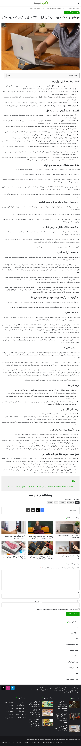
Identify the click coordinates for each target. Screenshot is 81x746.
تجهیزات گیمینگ (73, 633)
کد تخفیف (9, 709)
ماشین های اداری (73, 668)
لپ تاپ (64, 8)
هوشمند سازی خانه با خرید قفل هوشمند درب (69, 557)
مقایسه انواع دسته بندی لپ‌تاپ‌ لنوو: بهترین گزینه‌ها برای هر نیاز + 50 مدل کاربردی (41, 537)
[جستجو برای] (2, 3)
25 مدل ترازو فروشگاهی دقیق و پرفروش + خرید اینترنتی (35, 713)
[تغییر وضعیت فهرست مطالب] (7, 75)
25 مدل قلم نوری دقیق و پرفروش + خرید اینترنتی (14, 558)
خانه (77, 8)
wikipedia (50, 502)
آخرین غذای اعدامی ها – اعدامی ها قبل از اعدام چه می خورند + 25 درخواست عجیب (61, 718)
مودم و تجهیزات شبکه (72, 679)
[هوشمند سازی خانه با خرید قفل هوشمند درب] (68, 547)
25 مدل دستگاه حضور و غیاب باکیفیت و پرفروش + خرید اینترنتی (14, 537)
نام (79, 593)
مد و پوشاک (21, 702)
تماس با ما (56, 742)
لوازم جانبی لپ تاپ (73, 662)
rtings (55, 502)
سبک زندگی (21, 711)
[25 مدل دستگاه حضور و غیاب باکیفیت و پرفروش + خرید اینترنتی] (13, 527)
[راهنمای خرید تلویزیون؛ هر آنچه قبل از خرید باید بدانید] (74, 728)
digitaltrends (62, 502)
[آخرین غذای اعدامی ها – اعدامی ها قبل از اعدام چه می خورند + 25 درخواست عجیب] (74, 716)
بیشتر (63, 692)
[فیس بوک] (42, 510)
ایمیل (78, 601)
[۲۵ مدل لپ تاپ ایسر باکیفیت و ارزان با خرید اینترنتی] (68, 527)
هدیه (10, 715)
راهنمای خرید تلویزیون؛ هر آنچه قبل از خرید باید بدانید (61, 728)
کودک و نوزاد (8, 703)
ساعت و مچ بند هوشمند (71, 644)
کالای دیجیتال (71, 8)
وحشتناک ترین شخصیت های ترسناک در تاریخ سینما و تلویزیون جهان (62, 706)
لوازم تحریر (9, 712)
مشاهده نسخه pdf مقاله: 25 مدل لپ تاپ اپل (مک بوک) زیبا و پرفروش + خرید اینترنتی (40, 486)
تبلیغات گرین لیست (35, 742)
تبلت (77, 627)
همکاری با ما (26, 742)
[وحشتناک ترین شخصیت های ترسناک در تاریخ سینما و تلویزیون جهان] (74, 704)
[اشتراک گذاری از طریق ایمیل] (33, 510)
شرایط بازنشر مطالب (47, 742)
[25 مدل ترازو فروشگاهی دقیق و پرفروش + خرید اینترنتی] (47, 712)
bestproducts (70, 502)
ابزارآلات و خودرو (20, 708)
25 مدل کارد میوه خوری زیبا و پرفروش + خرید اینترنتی (34, 704)
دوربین (76, 638)
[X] (38, 510)
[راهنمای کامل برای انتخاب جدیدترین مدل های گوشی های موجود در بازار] (40, 548)
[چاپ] (28, 510)
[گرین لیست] (40, 3)
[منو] (79, 3)
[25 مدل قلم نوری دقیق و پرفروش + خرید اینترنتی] (13, 548)
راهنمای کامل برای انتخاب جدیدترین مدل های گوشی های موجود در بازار (41, 558)
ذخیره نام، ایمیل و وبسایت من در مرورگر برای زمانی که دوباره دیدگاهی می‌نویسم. (57, 609)
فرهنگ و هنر (8, 718)
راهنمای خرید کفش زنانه (8, 742)
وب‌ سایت (36, 601)
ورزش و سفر (8, 706)
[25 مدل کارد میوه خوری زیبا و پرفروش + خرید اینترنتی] (47, 704)
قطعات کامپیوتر (74, 650)
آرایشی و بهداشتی (19, 714)
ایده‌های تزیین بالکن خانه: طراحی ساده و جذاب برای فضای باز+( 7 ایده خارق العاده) (34, 723)
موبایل (76, 673)
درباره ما (62, 742)
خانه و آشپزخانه (20, 705)
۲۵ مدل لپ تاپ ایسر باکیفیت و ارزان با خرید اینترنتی (69, 536)
